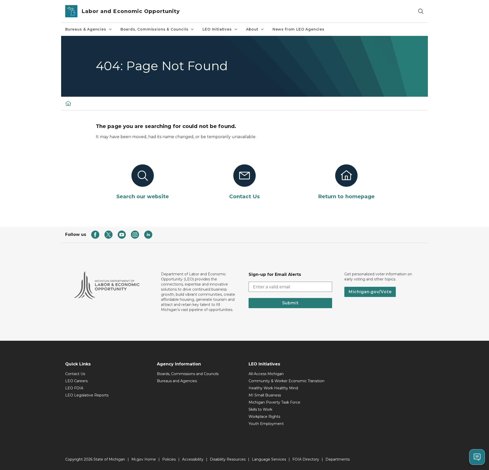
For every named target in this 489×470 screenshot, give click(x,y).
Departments (337, 459)
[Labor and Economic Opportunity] (68, 103)
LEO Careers (76, 381)
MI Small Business (265, 395)
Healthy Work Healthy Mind (273, 388)
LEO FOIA (74, 388)
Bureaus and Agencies (177, 381)
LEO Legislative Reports (86, 395)
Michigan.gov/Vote (370, 291)
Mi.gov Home (143, 459)
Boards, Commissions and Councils (188, 374)
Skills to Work (260, 409)
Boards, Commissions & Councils (154, 29)
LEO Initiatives (217, 29)
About (252, 29)
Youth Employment (266, 423)
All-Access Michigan (266, 374)
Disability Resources (228, 459)
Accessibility (192, 459)
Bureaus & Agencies (85, 29)
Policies (169, 459)
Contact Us (75, 374)
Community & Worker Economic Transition (286, 381)
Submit (290, 303)
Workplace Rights (264, 416)
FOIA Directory (305, 459)
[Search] (421, 11)
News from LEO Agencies (298, 29)
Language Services (269, 459)
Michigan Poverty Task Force (274, 402)
